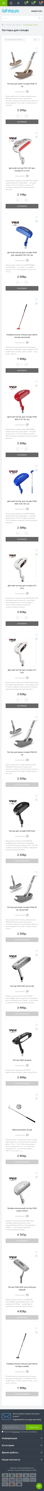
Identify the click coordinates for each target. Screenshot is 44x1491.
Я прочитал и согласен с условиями (20, 1432)
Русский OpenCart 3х (26, 1468)
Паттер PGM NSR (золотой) (22, 986)
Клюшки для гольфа (13, 25)
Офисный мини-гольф (22, 1130)
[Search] (39, 18)
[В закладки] (36, 48)
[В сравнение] (36, 52)
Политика (15, 1432)
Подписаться (34, 1427)
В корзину (22, 122)
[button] (18, 3)
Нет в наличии (22, 784)
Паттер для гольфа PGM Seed (22, 831)
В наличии (22, 1241)
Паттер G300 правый (22, 1060)
